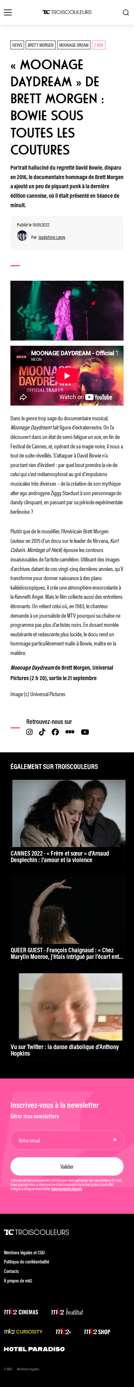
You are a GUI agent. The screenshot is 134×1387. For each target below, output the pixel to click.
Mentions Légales (28, 1369)
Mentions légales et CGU (24, 1253)
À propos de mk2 (18, 1281)
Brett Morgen (41, 44)
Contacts (11, 1271)
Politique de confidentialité (26, 1262)
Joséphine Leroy (51, 237)
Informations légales (66, 1189)
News (17, 44)
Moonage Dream (73, 44)
